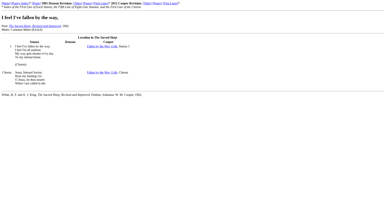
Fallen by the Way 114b (102, 46)
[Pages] (87, 3)
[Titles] (77, 3)
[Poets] (36, 3)
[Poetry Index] (20, 3)
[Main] (6, 3)
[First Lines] (101, 3)
